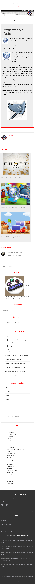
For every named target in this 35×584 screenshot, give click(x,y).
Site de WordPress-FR (6, 532)
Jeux (6, 403)
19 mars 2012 (18, 252)
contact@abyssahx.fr (9, 499)
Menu (16, 21)
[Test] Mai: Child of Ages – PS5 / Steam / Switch (16, 355)
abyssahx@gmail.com (7, 501)
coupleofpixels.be (11, 455)
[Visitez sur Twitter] (2, 505)
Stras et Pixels (10, 432)
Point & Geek (10, 447)
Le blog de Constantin (12, 475)
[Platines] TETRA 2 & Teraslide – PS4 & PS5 (13, 207)
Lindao (2, 540)
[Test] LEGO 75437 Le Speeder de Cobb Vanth (16, 336)
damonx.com (10, 451)
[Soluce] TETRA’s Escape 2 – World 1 (11, 237)
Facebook (7, 391)
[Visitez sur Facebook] (5, 505)
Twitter (6, 387)
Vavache (9, 438)
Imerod (9, 441)
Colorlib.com (30, 576)
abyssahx (11, 135)
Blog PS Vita (10, 458)
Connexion (3, 520)
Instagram (7, 395)
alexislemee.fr (10, 462)
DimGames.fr (10, 449)
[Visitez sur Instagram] (7, 505)
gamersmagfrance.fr (19, 449)
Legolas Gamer (11, 483)
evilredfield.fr (10, 468)
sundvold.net (10, 466)
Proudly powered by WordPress (9, 576)
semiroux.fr (10, 472)
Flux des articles (6, 524)
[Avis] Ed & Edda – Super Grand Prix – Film (15, 367)
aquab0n (11, 252)
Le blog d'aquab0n (11, 434)
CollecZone (10, 481)
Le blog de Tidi (10, 445)
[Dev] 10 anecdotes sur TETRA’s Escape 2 (15, 371)
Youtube (7, 399)
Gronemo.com (10, 479)
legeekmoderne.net (12, 470)
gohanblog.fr (10, 464)
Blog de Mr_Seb (11, 453)
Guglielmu (9, 477)
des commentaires (7, 528)
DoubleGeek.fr (10, 436)
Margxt (9, 443)
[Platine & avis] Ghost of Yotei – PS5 (11, 178)
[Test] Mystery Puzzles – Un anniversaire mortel (16, 346)
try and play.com (11, 460)
